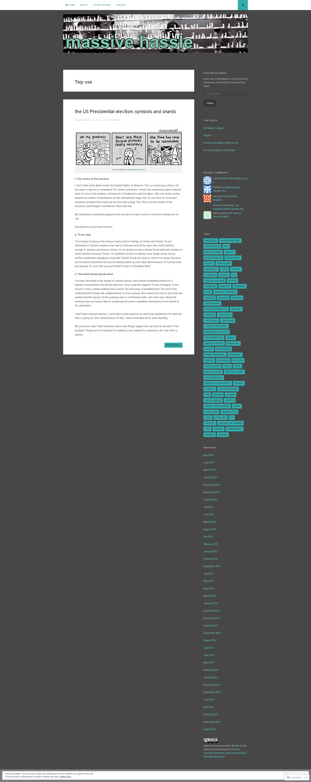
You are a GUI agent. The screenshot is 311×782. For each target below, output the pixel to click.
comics (235, 269)
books (209, 263)
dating (224, 275)
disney (232, 280)
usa (207, 429)
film (207, 292)
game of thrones (225, 292)
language (225, 315)
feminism (239, 286)
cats (224, 269)
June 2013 (208, 655)
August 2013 (210, 640)
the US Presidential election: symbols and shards (125, 112)
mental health (214, 343)
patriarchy (223, 349)
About (84, 5)
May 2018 (208, 455)
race (237, 366)
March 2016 (209, 522)
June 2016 (208, 514)
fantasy (225, 286)
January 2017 (210, 477)
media (230, 337)
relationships (213, 377)
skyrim (230, 395)
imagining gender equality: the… (229, 209)
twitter (210, 423)
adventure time (230, 240)
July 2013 (208, 648)
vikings (209, 434)
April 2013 (208, 662)
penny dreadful (215, 355)
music (208, 349)
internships (212, 303)
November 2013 (211, 618)
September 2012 (212, 692)
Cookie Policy (65, 777)
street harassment (217, 406)
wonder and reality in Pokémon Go (220, 142)
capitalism (223, 263)
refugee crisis (234, 372)
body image (233, 258)
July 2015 (208, 536)
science (209, 389)
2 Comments (113, 120)
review (239, 383)
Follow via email (215, 73)
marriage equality (216, 332)
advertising (212, 246)
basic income (213, 252)
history (223, 298)
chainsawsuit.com (136, 169)
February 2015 (210, 544)
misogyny (233, 343)
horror (236, 298)
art (226, 246)
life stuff (211, 320)
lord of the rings (216, 326)
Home (72, 5)
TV (231, 417)
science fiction (228, 389)
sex (207, 395)
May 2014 (208, 581)
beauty (229, 252)
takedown (211, 412)
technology (229, 412)
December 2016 (211, 485)
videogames (234, 429)
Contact (121, 5)
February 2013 (210, 670)
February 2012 (210, 714)
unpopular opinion (230, 423)
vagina (218, 429)
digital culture (214, 280)
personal (235, 355)
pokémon (223, 360)
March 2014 (209, 596)
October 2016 (210, 499)
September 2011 (212, 722)
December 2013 (211, 610)
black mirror (213, 258)
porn (227, 366)
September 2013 (212, 633)
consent (210, 275)
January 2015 (210, 551)
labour (209, 315)
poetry (209, 360)
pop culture (212, 366)
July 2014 (208, 573)
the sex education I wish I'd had (219, 150)
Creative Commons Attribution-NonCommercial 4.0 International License (225, 753)
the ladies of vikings (213, 128)
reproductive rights (217, 383)
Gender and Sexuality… (224, 205)
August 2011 (210, 729)
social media (213, 400)
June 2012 (208, 699)
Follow (210, 103)
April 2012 (208, 707)
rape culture (213, 372)
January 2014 (210, 603)
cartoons (211, 269)
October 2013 (210, 625)
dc (234, 275)
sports (229, 400)
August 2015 (210, 529)
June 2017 (208, 462)
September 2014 (212, 566)
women (223, 434)
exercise (210, 286)
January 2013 (210, 677)
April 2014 (208, 588)
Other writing (102, 5)
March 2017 (209, 470)
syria (237, 406)
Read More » (173, 345)
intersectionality (216, 309)
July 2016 (208, 507)
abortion (210, 240)
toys (208, 417)
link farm (228, 320)
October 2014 (210, 559)
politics (238, 360)
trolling (220, 417)
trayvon (207, 135)
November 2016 (211, 492)
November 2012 (211, 685)
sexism (218, 395)
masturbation (214, 337)
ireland (236, 309)
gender (209, 298)
